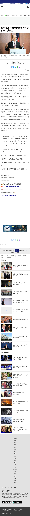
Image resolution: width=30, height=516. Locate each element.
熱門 (17, 15)
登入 (17, 250)
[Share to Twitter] (13, 67)
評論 (15, 458)
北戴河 (25, 255)
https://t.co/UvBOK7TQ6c (10, 146)
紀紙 (15, 471)
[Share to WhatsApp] (17, 67)
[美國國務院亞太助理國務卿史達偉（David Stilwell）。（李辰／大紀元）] (15, 43)
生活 (15, 462)
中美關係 (12, 255)
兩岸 (25, 15)
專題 (15, 456)
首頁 (2, 15)
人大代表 (19, 255)
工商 (15, 482)
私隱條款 (21, 509)
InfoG (15, 451)
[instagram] (3, 487)
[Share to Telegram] (15, 67)
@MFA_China (7, 141)
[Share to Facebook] (11, 67)
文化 (15, 467)
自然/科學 (15, 469)
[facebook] (6, 487)
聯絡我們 (10, 509)
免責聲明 (15, 509)
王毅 (7, 255)
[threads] (9, 487)
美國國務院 (8, 257)
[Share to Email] (19, 67)
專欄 (15, 453)
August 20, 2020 (19, 151)
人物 (15, 460)
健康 (15, 464)
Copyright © (4, 510)
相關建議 (4, 509)
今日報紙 (15, 438)
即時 (13, 15)
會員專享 (8, 15)
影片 (15, 440)
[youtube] (15, 487)
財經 (15, 449)
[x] (12, 487)
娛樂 (15, 478)
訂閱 (25, 250)
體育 (15, 473)
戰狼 (2, 257)
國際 (28, 15)
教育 (15, 476)
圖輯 (15, 480)
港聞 (21, 15)
